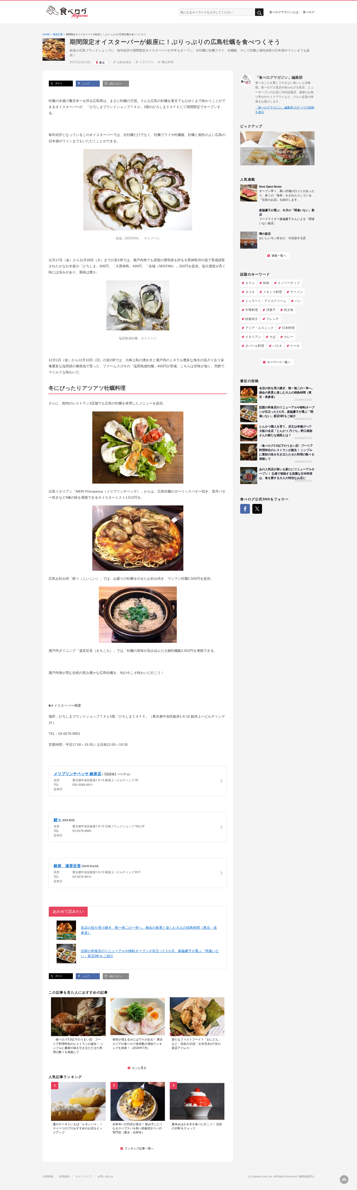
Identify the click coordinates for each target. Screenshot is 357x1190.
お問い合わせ (105, 1176)
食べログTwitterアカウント (257, 509)
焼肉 (266, 283)
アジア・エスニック (259, 328)
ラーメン (296, 292)
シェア (85, 83)
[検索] (259, 12)
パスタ (277, 346)
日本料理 (288, 328)
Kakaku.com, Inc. (263, 1176)
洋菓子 (271, 310)
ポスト (58, 83)
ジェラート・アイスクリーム (265, 301)
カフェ (250, 283)
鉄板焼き (251, 319)
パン (298, 301)
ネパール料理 (254, 346)
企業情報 (47, 1176)
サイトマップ (84, 1176)
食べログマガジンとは (283, 12)
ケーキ (295, 346)
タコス (250, 292)
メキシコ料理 (272, 292)
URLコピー (115, 83)
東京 (102, 62)
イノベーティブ (289, 283)
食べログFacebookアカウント (245, 509)
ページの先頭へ (344, 1179)
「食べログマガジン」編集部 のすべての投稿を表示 (284, 110)
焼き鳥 (288, 310)
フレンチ (272, 319)
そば (272, 337)
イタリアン (146, 62)
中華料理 (251, 310)
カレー (288, 337)
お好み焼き (124, 62)
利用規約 (64, 1176)
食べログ (308, 12)
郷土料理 (167, 62)
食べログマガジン (67, 12)
